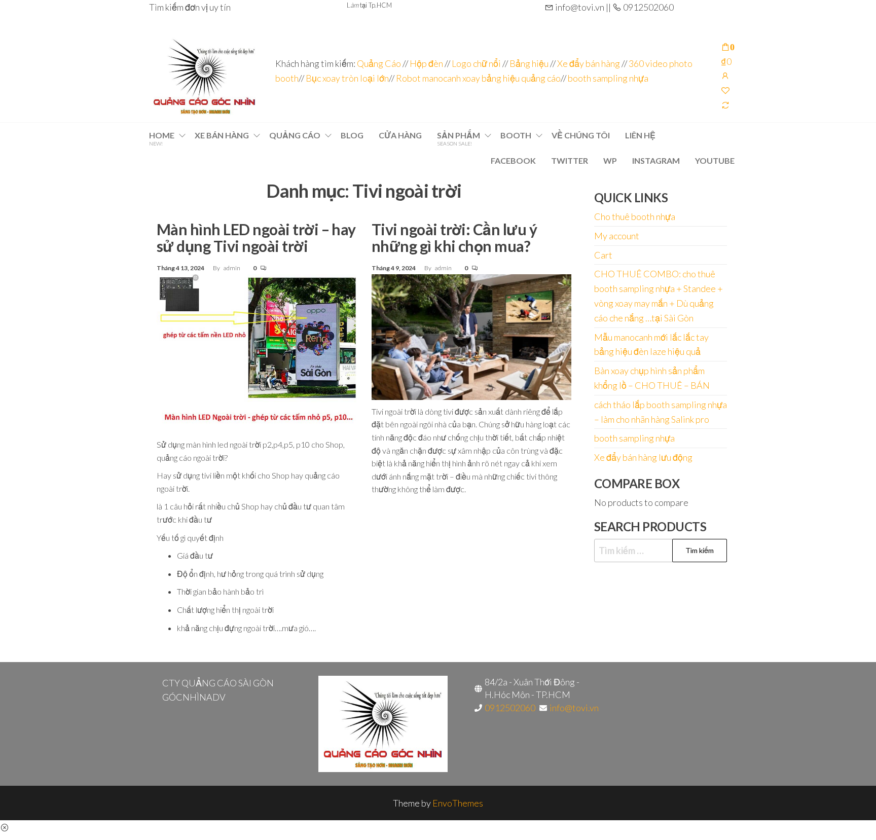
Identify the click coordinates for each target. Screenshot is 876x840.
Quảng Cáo (380, 63)
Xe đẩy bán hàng (588, 63)
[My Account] (725, 75)
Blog (352, 135)
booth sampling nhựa (608, 78)
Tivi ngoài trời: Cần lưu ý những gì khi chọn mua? (454, 237)
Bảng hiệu (529, 63)
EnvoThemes (457, 803)
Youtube (715, 160)
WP (610, 160)
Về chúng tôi (581, 135)
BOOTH (515, 135)
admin (232, 268)
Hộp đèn (426, 63)
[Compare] (725, 105)
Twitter (569, 160)
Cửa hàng (400, 135)
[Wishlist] (725, 90)
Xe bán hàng (222, 135)
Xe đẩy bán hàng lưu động (643, 457)
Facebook (513, 160)
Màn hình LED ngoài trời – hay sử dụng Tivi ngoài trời (256, 237)
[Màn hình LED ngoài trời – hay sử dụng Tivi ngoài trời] (256, 352)
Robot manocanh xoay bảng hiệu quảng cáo (478, 78)
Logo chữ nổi (476, 63)
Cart (603, 255)
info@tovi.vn (574, 707)
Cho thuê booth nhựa (634, 216)
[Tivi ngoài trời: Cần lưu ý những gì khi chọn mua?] (471, 335)
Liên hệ (640, 135)
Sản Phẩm (458, 138)
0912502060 (510, 707)
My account (616, 235)
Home (161, 138)
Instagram (656, 160)
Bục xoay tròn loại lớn (347, 78)
